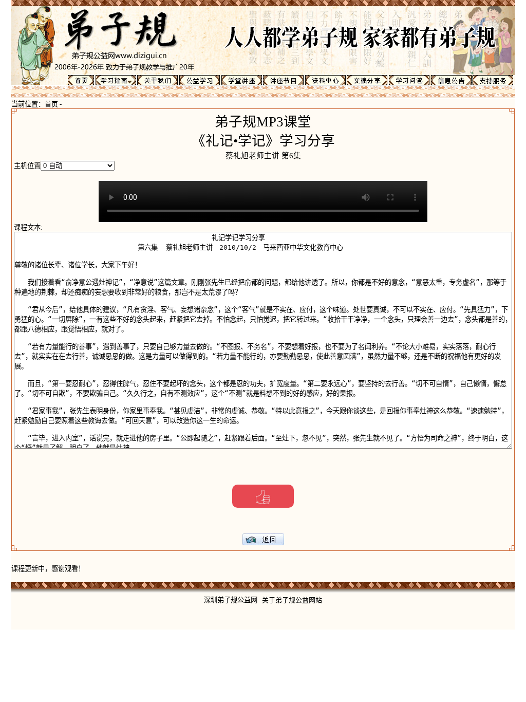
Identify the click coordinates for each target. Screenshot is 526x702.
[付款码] (263, 496)
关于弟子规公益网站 (292, 600)
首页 (51, 104)
